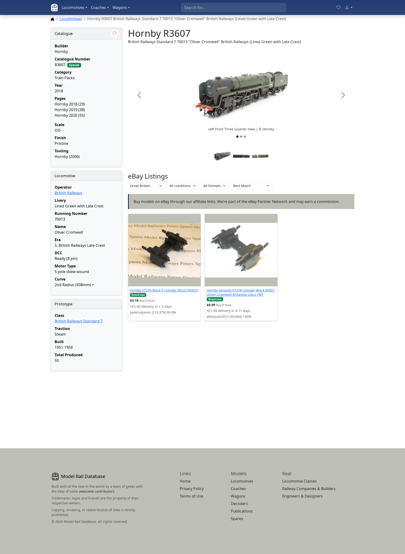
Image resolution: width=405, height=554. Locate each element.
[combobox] (233, 7)
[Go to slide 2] (241, 156)
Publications (242, 511)
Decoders (239, 503)
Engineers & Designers (302, 496)
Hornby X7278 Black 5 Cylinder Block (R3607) (164, 290)
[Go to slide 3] (260, 156)
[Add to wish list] (114, 33)
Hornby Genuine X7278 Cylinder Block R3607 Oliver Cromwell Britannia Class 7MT (241, 292)
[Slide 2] (241, 136)
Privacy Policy (192, 488)
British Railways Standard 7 (79, 321)
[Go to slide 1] (222, 156)
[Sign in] (348, 7)
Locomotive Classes (299, 481)
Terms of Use (191, 496)
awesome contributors (96, 491)
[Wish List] (338, 7)
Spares (237, 518)
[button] (241, 95)
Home (185, 481)
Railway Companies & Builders (309, 488)
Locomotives (73, 7)
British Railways (68, 192)
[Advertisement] (86, 404)
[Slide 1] (237, 136)
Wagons (119, 7)
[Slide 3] (245, 136)
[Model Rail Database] (54, 7)
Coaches (98, 7)
